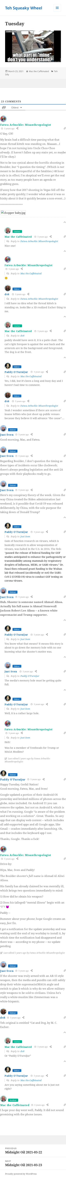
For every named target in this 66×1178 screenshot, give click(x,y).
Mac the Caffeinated (39, 71)
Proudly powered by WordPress (21, 1173)
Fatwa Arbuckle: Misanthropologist (25, 124)
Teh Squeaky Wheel (23, 7)
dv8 (7, 294)
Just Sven (7, 434)
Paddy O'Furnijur (16, 372)
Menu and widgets (57, 11)
